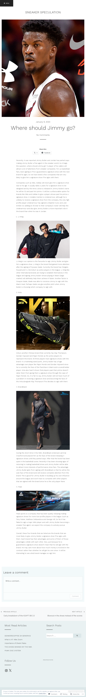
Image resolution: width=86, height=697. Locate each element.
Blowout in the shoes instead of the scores (64, 614)
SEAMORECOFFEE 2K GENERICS (18, 636)
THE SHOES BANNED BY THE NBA (18, 647)
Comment (75, 596)
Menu (7, 3)
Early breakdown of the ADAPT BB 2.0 (19, 614)
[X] (10, 670)
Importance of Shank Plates (15, 643)
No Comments (43, 135)
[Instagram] (6, 670)
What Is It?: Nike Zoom (13, 640)
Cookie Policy (42, 693)
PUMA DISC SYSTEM (13, 651)
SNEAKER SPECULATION (43, 12)
